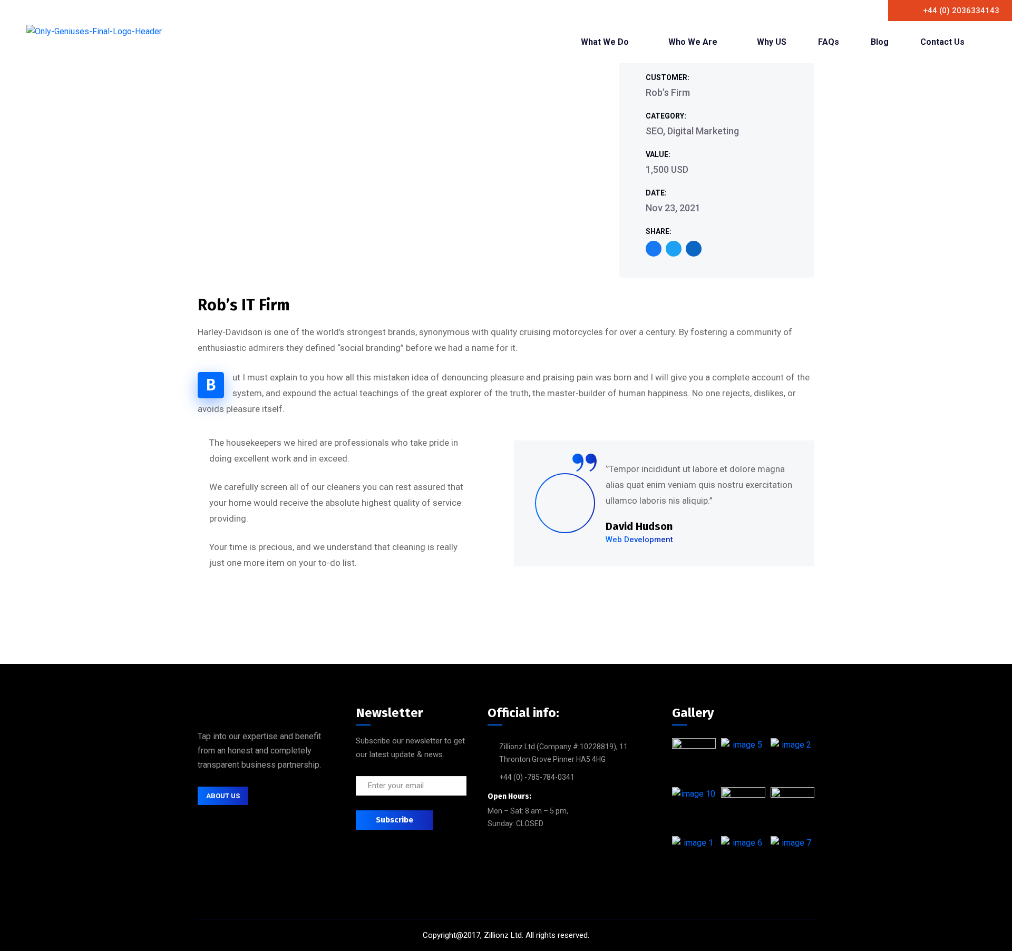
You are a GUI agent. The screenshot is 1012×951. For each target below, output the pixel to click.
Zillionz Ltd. (503, 935)
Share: (659, 231)
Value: (658, 154)
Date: (656, 193)
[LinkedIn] (694, 249)
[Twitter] (674, 249)
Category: (666, 116)
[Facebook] (653, 249)
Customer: (667, 77)
